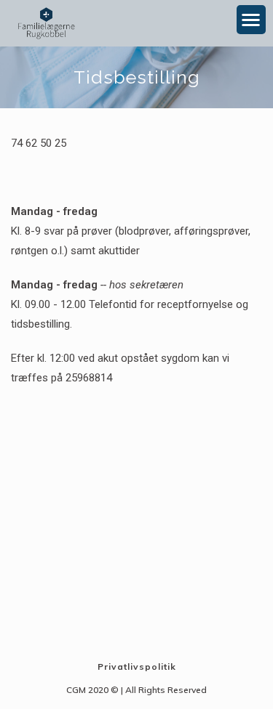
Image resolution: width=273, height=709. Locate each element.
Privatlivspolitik (137, 666)
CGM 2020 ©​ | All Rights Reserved (136, 689)
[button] (251, 20)
